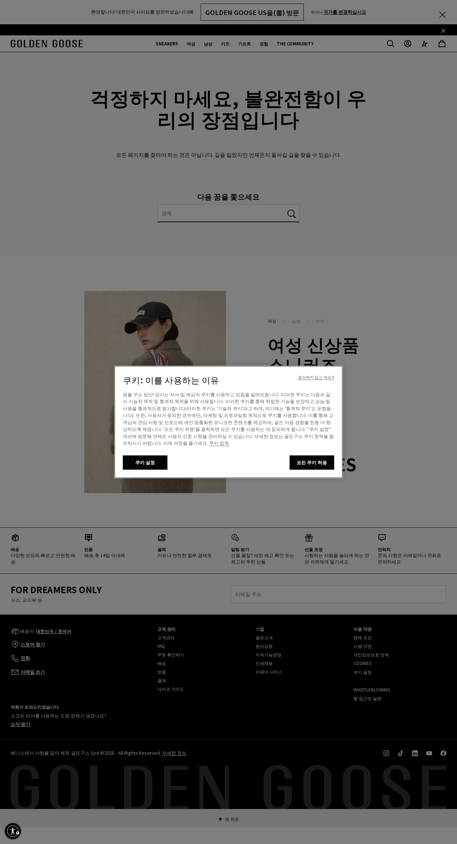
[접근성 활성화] (12, 831)
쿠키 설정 (145, 462)
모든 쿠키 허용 (312, 462)
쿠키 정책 (219, 443)
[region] (228, 422)
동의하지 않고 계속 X (316, 377)
